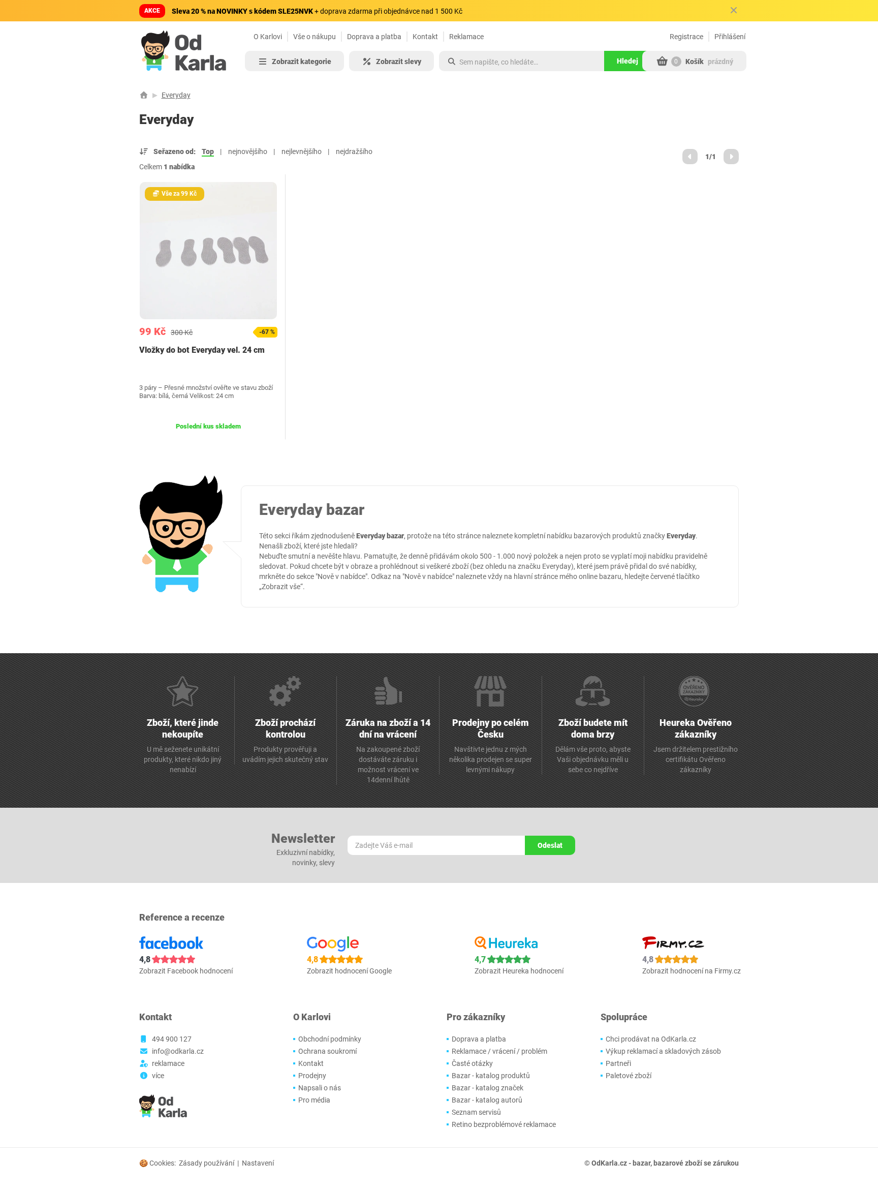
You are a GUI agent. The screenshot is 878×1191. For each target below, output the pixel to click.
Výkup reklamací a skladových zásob (663, 1051)
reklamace (168, 1063)
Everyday (176, 95)
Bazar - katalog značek (487, 1088)
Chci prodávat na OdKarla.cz (651, 1039)
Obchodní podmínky (329, 1039)
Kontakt (425, 36)
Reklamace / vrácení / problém (499, 1051)
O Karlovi (268, 36)
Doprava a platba (374, 36)
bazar (641, 1163)
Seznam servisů (476, 1112)
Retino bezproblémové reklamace (504, 1124)
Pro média (314, 1100)
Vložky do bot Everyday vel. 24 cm (202, 350)
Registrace (686, 36)
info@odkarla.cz (178, 1051)
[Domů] (143, 95)
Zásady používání (206, 1163)
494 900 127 (172, 1039)
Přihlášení (729, 36)
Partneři (618, 1063)
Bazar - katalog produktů (491, 1076)
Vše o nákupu (314, 36)
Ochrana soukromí (327, 1051)
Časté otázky (472, 1063)
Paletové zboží (628, 1076)
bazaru (610, 576)
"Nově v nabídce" (341, 576)
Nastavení (258, 1163)
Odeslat (550, 845)
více (158, 1076)
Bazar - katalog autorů (487, 1100)
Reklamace (466, 36)
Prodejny (312, 1076)
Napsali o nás (319, 1088)
